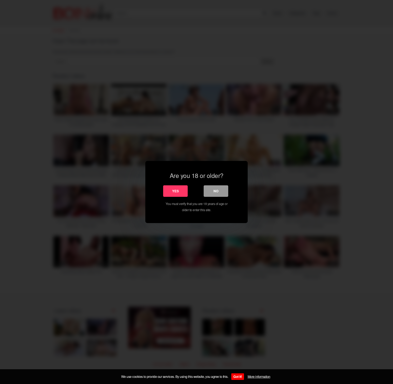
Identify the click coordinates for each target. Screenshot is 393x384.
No (215, 191)
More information (259, 376)
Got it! (237, 376)
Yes (175, 191)
